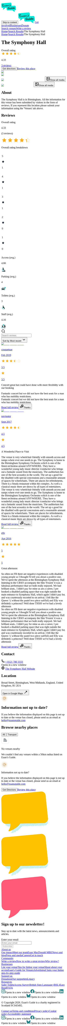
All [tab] (4, 734)
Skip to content (10, 22)
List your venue (9, 967)
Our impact (7, 952)
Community (7, 958)
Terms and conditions (23, 1011)
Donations (6, 979)
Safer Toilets (7, 984)
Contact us (6, 1011)
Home (4, 34)
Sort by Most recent (12, 341)
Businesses (15, 25)
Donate (25, 25)
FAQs (10, 987)
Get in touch (36, 955)
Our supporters (19, 979)
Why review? (52, 961)
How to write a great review (30, 961)
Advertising (39, 970)
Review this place (26, 68)
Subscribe (7, 946)
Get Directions (9, 790)
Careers (26, 955)
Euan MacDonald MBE (40, 952)
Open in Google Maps (13, 693)
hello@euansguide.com (13, 720)
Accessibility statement (19, 1014)
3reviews (6, 65)
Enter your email (9, 939)
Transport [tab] (12, 734)
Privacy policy (41, 1011)
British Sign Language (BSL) (44, 984)
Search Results (15, 34)
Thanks (27, 407)
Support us (6, 976)
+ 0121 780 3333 (14, 661)
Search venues (8, 28)
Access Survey (21, 984)
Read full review (9, 407)
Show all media (57, 80)
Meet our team (20, 952)
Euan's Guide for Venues (20, 970)
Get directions (9, 68)
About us (6, 949)
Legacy (31, 979)
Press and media (14, 955)
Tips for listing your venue (30, 967)
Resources (6, 981)
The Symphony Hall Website (20, 668)
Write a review (23, 28)
